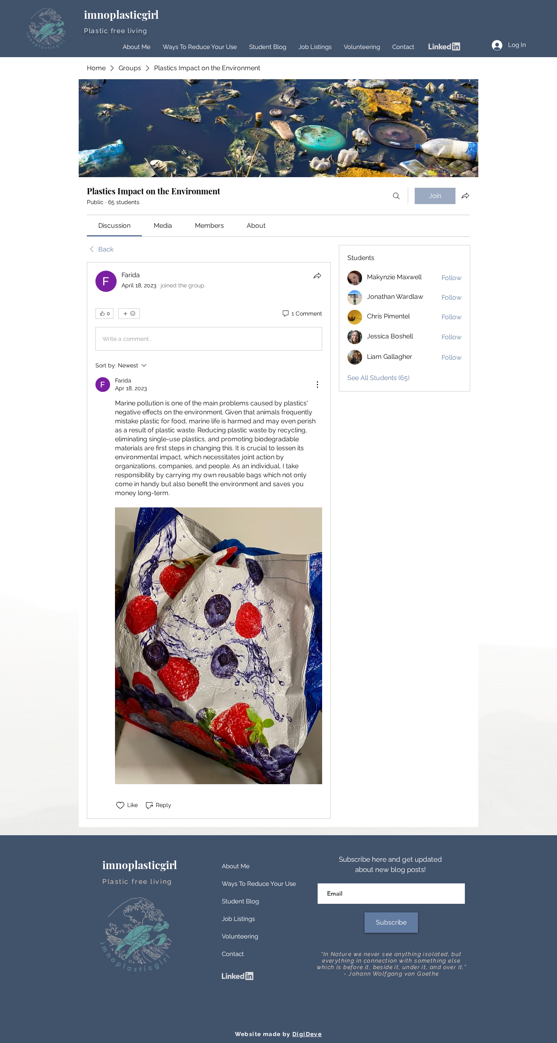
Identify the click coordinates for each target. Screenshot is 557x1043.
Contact (233, 954)
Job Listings (238, 919)
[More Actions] (317, 384)
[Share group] (465, 195)
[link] (114, 225)
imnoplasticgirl (122, 14)
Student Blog (240, 901)
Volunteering (240, 936)
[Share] (317, 275)
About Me (236, 866)
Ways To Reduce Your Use (259, 883)
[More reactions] (129, 313)
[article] (209, 540)
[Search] (396, 196)
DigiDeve (307, 1034)
